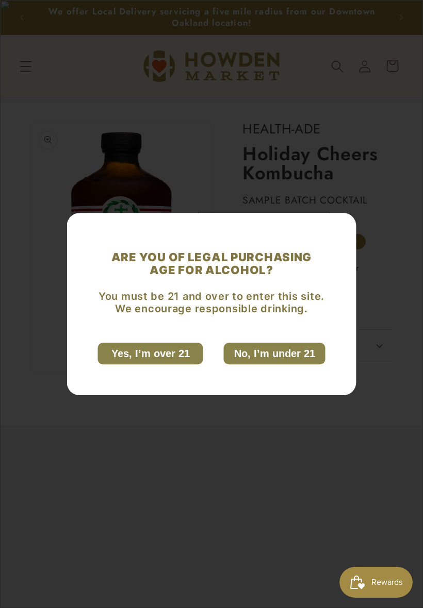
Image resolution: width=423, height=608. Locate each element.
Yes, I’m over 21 (150, 353)
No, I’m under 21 (274, 353)
